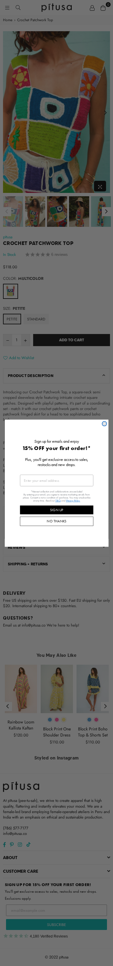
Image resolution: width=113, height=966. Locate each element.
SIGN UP (56, 509)
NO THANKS (56, 520)
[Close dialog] (104, 423)
